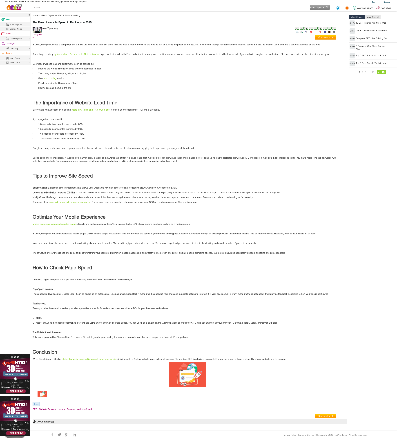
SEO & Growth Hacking (232, 194)
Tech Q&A (215, 249)
